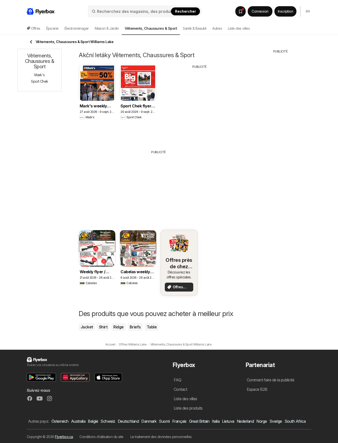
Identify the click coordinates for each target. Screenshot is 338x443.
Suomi (164, 421)
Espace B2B (257, 389)
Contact (180, 389)
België (93, 421)
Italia (215, 421)
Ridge (118, 326)
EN (308, 11)
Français (179, 421)
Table (152, 326)
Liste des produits (188, 408)
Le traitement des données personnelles (161, 437)
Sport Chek (39, 81)
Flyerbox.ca (64, 437)
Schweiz (107, 421)
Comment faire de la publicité (270, 379)
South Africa (295, 421)
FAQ (177, 379)
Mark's (39, 75)
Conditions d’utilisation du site (101, 437)
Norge (261, 421)
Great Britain (199, 421)
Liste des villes (239, 28)
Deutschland (128, 421)
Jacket (87, 326)
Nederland (245, 421)
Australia (78, 421)
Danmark (148, 421)
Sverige (275, 421)
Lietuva (228, 421)
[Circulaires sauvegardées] (240, 11)
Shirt (103, 326)
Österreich (60, 421)
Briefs (135, 326)
